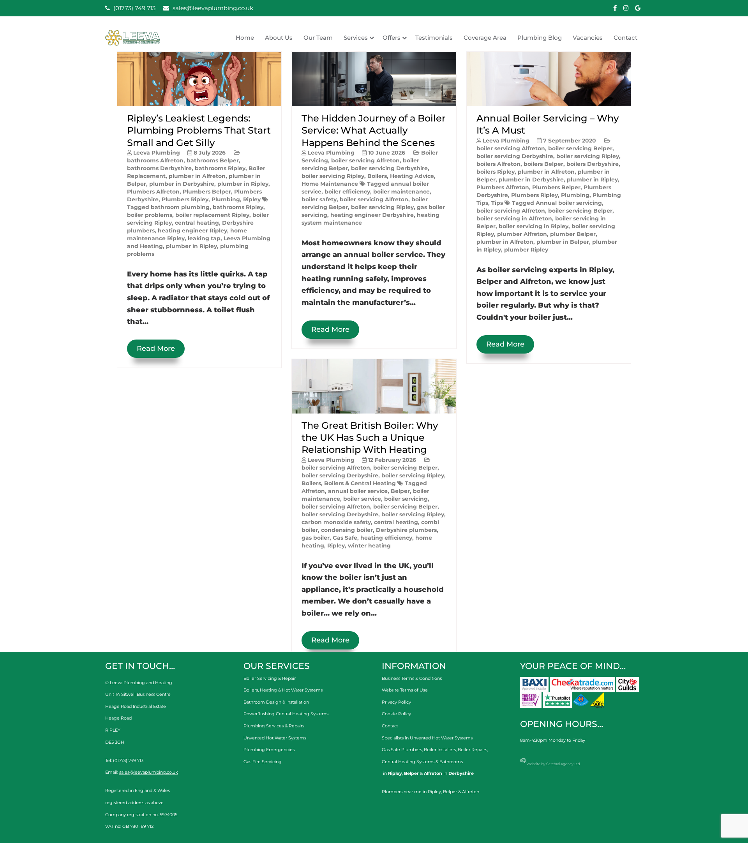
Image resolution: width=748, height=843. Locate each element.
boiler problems (149, 214)
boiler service (362, 498)
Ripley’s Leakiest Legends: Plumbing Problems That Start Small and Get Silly (199, 130)
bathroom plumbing (180, 207)
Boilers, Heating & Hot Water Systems (283, 690)
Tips (497, 202)
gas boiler (316, 537)
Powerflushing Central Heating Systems (285, 713)
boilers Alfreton (498, 163)
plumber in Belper (562, 241)
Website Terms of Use (405, 690)
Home (245, 37)
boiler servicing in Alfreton (514, 218)
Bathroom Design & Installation (276, 702)
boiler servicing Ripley (333, 176)
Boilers (377, 176)
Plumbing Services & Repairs (273, 726)
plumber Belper (573, 234)
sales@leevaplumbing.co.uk (212, 8)
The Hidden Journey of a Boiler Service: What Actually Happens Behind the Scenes (374, 130)
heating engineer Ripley (192, 230)
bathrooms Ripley (220, 168)
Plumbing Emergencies (269, 749)
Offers (391, 37)
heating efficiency (386, 537)
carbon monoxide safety (336, 522)
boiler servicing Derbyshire (389, 168)
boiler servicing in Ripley (533, 226)
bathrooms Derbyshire (159, 168)
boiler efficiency (347, 191)
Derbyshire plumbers (406, 529)
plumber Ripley (526, 249)
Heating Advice (412, 176)
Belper (400, 491)
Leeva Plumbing (156, 152)
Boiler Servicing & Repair (269, 678)
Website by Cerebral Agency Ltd (553, 764)
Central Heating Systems (408, 761)
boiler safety (319, 199)
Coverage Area (485, 37)
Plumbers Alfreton (153, 191)
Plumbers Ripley (185, 199)
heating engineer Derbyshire (372, 214)
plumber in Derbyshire (181, 183)
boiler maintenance (401, 191)
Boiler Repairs (472, 749)
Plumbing (226, 199)
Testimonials (434, 37)
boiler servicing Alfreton (365, 160)
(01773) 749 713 (133, 8)
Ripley (252, 199)
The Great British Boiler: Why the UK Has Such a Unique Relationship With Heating (370, 437)
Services (356, 37)
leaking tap (204, 238)
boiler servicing (406, 498)
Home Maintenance (330, 183)
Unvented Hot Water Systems (274, 738)
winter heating (369, 545)
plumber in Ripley (242, 183)
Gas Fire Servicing (262, 761)
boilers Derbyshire (592, 163)
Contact (625, 37)
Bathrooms (451, 761)
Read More (156, 348)
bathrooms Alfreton (155, 160)
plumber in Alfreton (197, 176)
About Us (279, 37)
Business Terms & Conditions (412, 678)
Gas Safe (345, 537)
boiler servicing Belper (405, 467)
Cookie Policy (396, 713)
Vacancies (588, 37)
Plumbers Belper (207, 191)
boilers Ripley (495, 171)
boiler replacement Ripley (212, 214)
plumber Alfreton (522, 234)
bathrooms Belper (213, 160)
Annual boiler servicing (569, 202)
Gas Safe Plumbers (402, 749)
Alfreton (313, 491)
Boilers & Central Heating (360, 483)
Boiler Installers (440, 749)
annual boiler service (358, 491)
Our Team (318, 37)
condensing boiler (347, 529)
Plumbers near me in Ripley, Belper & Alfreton (430, 791)
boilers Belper (543, 163)
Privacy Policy (396, 702)
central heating (197, 222)
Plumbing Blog (539, 37)
